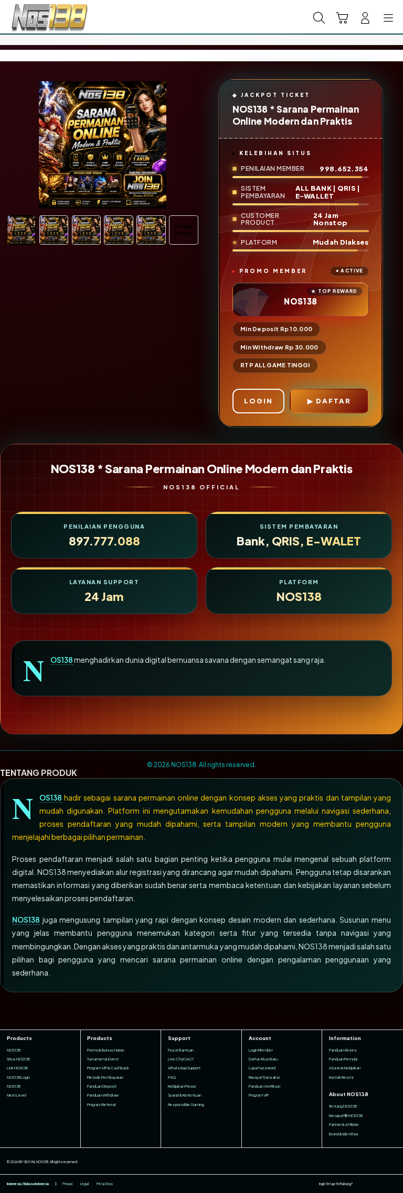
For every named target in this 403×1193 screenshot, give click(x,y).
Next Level (16, 1095)
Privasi (67, 1183)
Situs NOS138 (18, 1058)
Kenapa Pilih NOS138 (346, 1115)
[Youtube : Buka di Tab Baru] (392, 1183)
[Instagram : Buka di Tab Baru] (382, 1183)
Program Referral (101, 1104)
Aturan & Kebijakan (344, 1067)
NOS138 (61, 660)
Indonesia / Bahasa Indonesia (28, 1183)
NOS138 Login (18, 1077)
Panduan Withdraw (103, 1095)
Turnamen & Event (103, 1058)
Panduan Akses (343, 1050)
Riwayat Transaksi (264, 1077)
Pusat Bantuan (181, 1050)
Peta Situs (105, 1183)
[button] (342, 17)
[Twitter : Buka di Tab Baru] (371, 1183)
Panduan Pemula (343, 1058)
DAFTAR (333, 401)
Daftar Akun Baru (263, 1058)
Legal (84, 1183)
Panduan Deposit (101, 1086)
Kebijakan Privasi (182, 1086)
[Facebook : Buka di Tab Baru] (360, 1183)
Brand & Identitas (343, 1133)
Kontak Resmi (341, 1077)
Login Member (261, 1050)
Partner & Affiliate (344, 1124)
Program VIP (259, 1095)
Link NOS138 (17, 1067)
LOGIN (258, 401)
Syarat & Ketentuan (185, 1095)
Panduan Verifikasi (264, 1086)
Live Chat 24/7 (181, 1058)
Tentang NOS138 (343, 1106)
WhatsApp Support (184, 1067)
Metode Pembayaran (105, 1077)
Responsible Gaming (186, 1104)
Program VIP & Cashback (108, 1067)
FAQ (172, 1077)
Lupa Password (262, 1067)
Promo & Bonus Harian (105, 1050)
